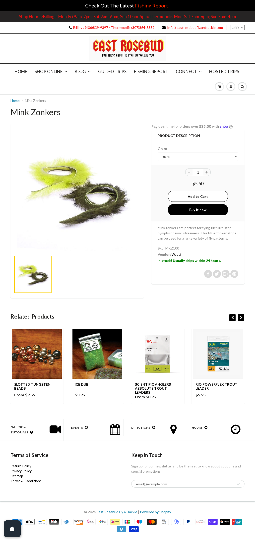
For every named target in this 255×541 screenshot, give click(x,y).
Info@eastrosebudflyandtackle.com (195, 27)
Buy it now (197, 210)
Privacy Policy (21, 471)
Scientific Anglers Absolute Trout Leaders (153, 388)
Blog (80, 71)
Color (162, 148)
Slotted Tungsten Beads (32, 386)
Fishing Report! (152, 5)
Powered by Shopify (155, 512)
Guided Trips (112, 71)
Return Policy (20, 466)
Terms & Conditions (26, 481)
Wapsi (176, 254)
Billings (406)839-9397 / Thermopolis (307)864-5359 (113, 27)
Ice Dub (81, 384)
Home (20, 71)
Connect (186, 71)
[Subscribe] (238, 484)
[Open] (12, 528)
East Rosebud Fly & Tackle (117, 512)
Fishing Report (151, 71)
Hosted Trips (224, 71)
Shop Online (49, 71)
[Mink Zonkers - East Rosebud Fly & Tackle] (77, 190)
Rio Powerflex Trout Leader (216, 386)
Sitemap (16, 476)
